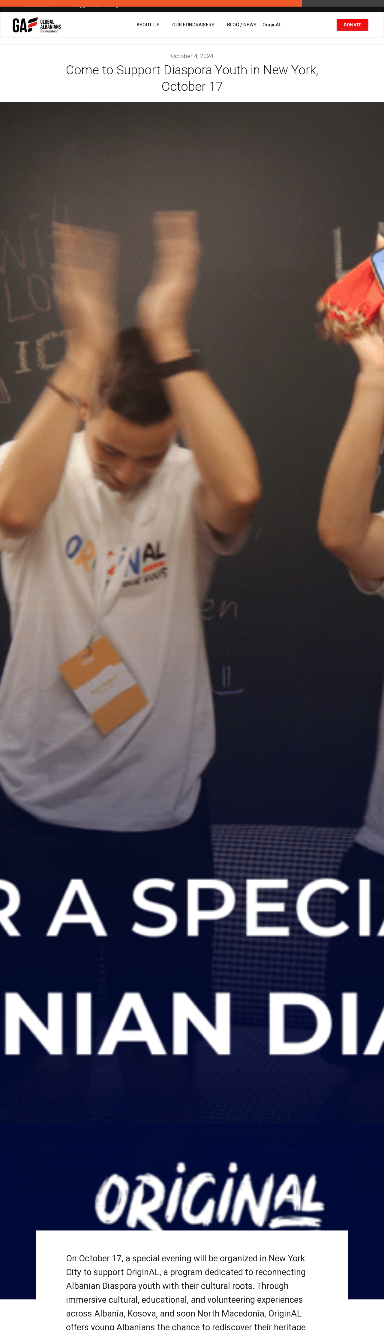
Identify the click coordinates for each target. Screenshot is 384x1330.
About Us (148, 25)
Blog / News (241, 25)
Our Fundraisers (193, 25)
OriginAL (271, 25)
